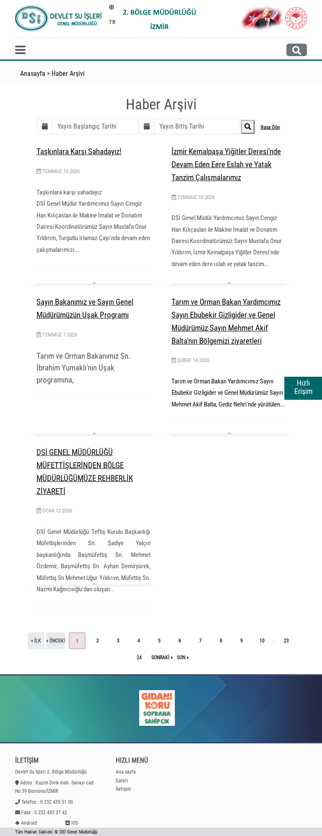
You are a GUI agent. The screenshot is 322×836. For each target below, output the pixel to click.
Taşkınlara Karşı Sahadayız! (79, 151)
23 (286, 641)
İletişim (123, 789)
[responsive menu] (20, 50)
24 (139, 657)
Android (29, 823)
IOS (74, 823)
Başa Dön (270, 127)
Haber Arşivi (68, 74)
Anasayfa (32, 74)
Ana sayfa (126, 772)
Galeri (122, 781)
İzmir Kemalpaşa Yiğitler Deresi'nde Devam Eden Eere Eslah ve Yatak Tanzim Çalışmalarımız (226, 164)
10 (262, 641)
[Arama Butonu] (296, 50)
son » (183, 657)
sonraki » (162, 657)
